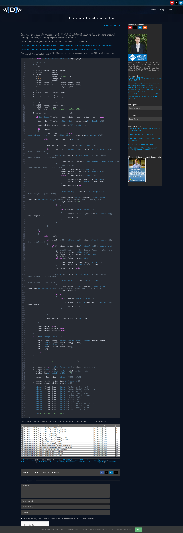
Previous (108, 26)
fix (160, 87)
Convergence (137, 85)
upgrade (100, 462)
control (130, 85)
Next (116, 26)
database (151, 85)
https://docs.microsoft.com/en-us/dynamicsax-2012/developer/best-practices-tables (60, 49)
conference (156, 83)
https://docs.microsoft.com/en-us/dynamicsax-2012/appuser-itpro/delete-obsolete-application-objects (68, 45)
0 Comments (110, 462)
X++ (157, 96)
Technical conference (135, 96)
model (158, 89)
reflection (92, 462)
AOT (54, 462)
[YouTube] (130, 27)
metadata (83, 462)
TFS (143, 96)
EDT (144, 87)
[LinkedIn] (140, 27)
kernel (130, 89)
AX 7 (143, 81)
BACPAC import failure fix (142, 134)
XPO (133, 98)
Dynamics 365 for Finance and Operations (89, 460)
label (134, 89)
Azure (153, 80)
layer (138, 89)
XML (129, 98)
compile (141, 83)
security (154, 91)
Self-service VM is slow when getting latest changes (143, 149)
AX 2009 (159, 78)
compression (148, 83)
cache (130, 83)
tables (157, 94)
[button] (177, 10)
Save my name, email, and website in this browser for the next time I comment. (59, 519)
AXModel (148, 80)
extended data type (152, 87)
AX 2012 (66, 460)
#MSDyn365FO (45, 462)
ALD (145, 78)
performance (132, 91)
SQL (136, 94)
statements (142, 94)
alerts (149, 78)
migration (152, 89)
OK (138, 529)
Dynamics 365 (72, 462)
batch (157, 80)
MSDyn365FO (26, 462)
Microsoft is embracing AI (141, 144)
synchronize (150, 94)
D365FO (145, 85)
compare (135, 83)
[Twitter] (135, 27)
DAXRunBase (29, 460)
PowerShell (141, 91)
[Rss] (145, 27)
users (153, 96)
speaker (131, 94)
